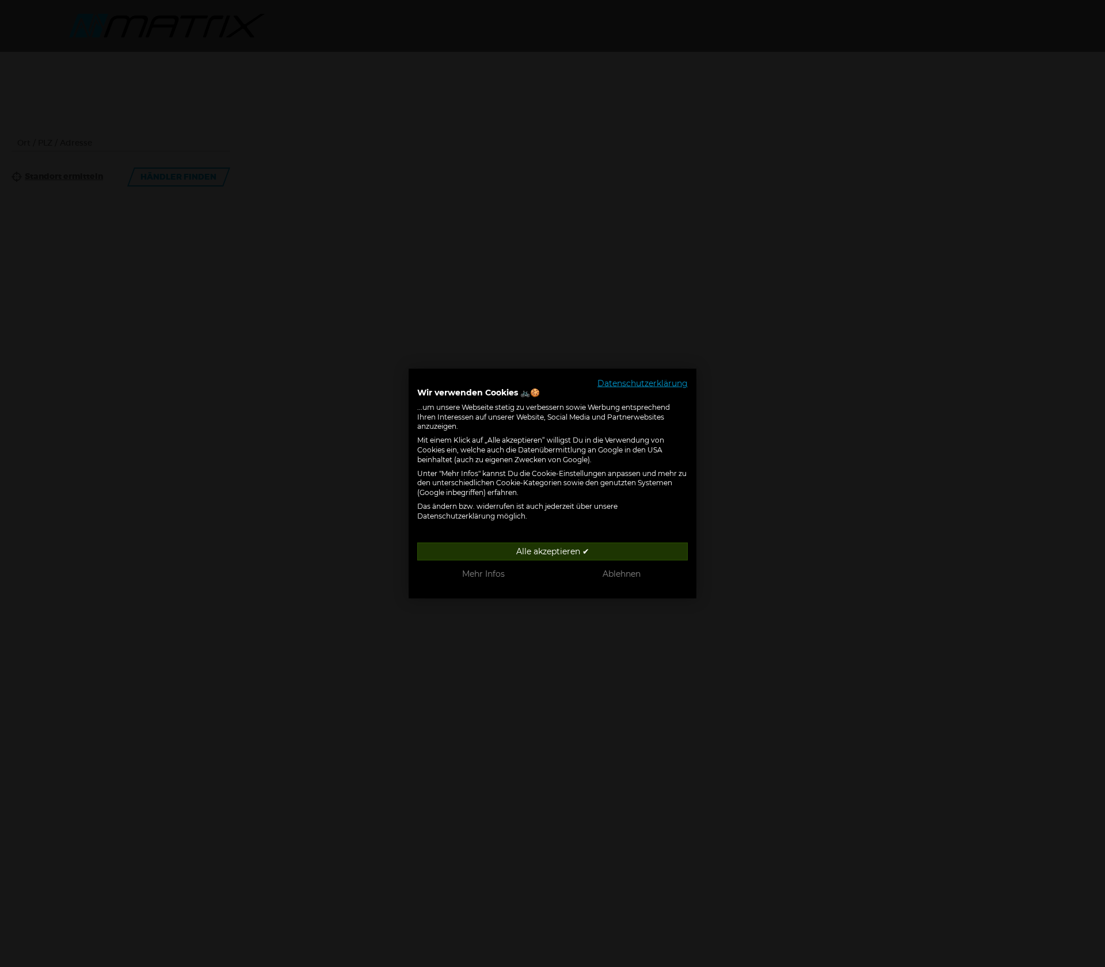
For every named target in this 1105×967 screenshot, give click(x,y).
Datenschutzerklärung (642, 383)
